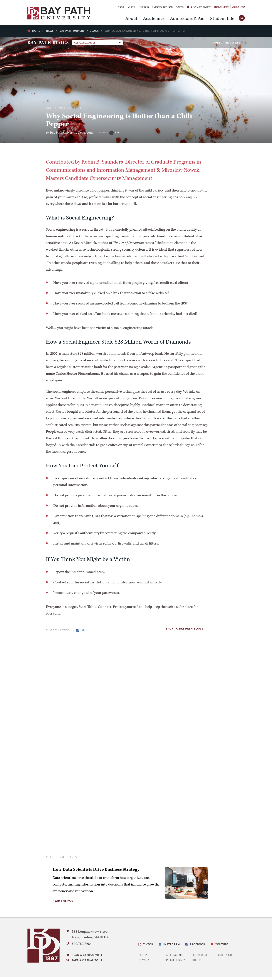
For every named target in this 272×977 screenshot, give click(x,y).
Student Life (222, 18)
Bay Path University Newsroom (71, 133)
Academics (153, 18)
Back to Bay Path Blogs (184, 628)
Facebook (77, 630)
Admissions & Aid (187, 18)
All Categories (85, 42)
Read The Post (64, 900)
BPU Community (201, 6)
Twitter (83, 630)
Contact (144, 955)
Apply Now (238, 6)
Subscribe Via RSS (226, 42)
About (131, 18)
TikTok (148, 944)
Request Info (221, 6)
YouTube (222, 944)
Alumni (180, 6)
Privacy (143, 960)
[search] (242, 17)
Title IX (196, 960)
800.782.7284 (82, 943)
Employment (173, 955)
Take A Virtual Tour (87, 960)
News (121, 6)
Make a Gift (226, 955)
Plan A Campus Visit (87, 955)
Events (131, 6)
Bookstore (200, 955)
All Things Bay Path (64, 107)
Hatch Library (175, 960)
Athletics (144, 6)
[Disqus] (127, 684)
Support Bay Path (162, 6)
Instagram (171, 944)
